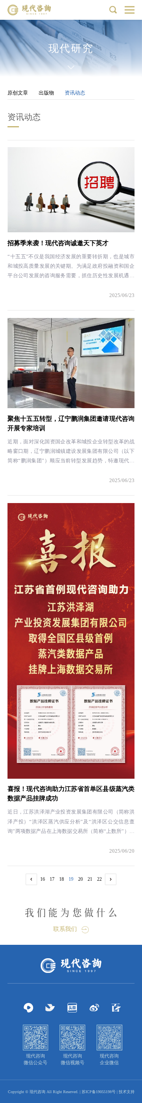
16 (42, 879)
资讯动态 (75, 93)
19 (71, 879)
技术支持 (127, 1092)
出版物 (46, 93)
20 (80, 879)
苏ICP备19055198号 (99, 1092)
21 (90, 879)
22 (99, 879)
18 (61, 879)
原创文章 (17, 93)
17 (52, 879)
